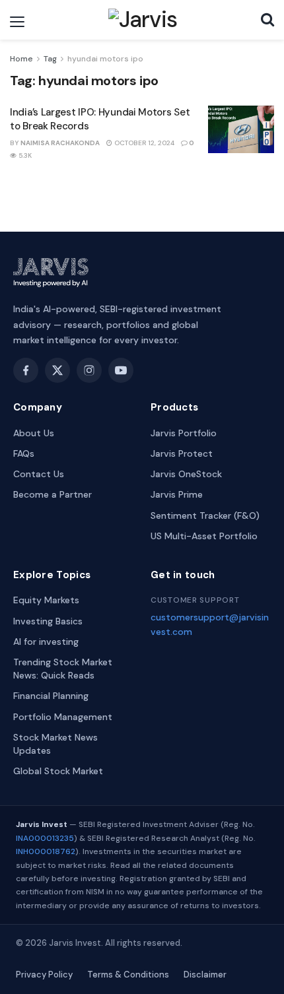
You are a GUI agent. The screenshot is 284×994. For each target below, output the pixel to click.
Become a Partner (52, 494)
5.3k (24, 155)
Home (21, 58)
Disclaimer (205, 974)
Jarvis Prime (177, 494)
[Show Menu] (17, 21)
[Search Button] (267, 20)
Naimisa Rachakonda (60, 143)
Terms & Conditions (128, 974)
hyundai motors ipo (105, 58)
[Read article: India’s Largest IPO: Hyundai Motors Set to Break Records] (241, 129)
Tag (50, 58)
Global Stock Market (58, 771)
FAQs (23, 453)
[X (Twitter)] (57, 370)
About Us (33, 433)
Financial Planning (51, 696)
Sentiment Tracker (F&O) (205, 515)
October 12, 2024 (143, 143)
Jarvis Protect (182, 453)
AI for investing (46, 641)
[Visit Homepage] (143, 20)
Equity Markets (46, 600)
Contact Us (38, 474)
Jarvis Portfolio (184, 433)
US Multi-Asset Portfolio (204, 536)
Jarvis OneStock (186, 474)
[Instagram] (89, 370)
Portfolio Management (62, 717)
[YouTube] (120, 370)
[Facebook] (25, 370)
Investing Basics (48, 621)
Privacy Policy (44, 974)
